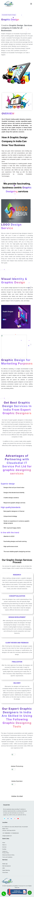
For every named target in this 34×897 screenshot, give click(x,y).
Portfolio (4, 849)
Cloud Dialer (5, 872)
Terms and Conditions (7, 857)
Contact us (4, 851)
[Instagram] (14, 818)
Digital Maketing (6, 870)
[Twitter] (4, 818)
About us (4, 844)
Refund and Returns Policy (8, 855)
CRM (3, 868)
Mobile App (4, 863)
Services (4, 847)
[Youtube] (18, 818)
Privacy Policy (5, 852)
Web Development (6, 866)
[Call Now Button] (4, 894)
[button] (25, 3)
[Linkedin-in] (11, 818)
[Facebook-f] (8, 818)
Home (3, 842)
